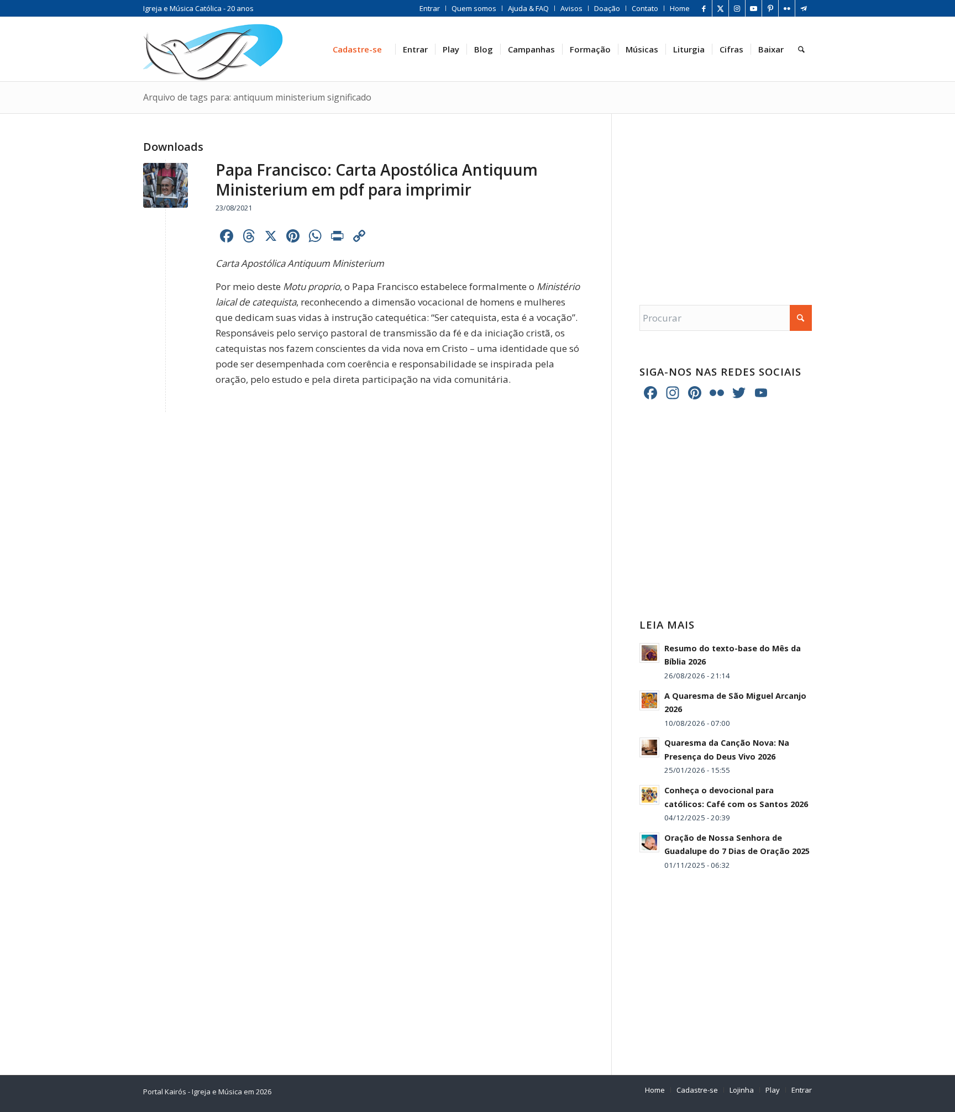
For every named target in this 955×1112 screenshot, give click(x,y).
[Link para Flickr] (787, 8)
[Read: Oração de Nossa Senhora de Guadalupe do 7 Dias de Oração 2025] (649, 842)
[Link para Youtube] (754, 8)
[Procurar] (801, 49)
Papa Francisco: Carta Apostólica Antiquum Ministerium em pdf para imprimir (377, 179)
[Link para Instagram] (737, 8)
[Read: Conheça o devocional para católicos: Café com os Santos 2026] (649, 795)
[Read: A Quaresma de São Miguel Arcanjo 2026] (649, 700)
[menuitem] (430, 8)
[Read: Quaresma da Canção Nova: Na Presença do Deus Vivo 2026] (649, 747)
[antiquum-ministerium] (165, 185)
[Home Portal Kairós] (213, 49)
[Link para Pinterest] (770, 8)
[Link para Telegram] (803, 8)
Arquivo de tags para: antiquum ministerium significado (257, 97)
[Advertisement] (725, 198)
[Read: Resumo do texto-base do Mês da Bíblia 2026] (649, 653)
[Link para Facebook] (704, 8)
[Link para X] (720, 8)
